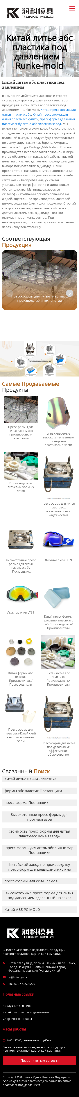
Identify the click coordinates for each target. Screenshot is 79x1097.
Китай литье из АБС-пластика (30, 778)
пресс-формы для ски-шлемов (31, 881)
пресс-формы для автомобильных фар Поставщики (39, 850)
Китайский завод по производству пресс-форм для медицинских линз (39, 867)
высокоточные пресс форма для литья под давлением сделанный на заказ (39, 895)
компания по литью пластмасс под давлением (37, 1083)
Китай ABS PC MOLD (22, 909)
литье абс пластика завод (41, 124)
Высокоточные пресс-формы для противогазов (39, 817)
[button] (69, 293)
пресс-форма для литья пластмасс (36, 1079)
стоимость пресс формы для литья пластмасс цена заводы (39, 833)
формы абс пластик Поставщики (33, 790)
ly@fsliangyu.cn (19, 977)
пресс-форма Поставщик (26, 802)
